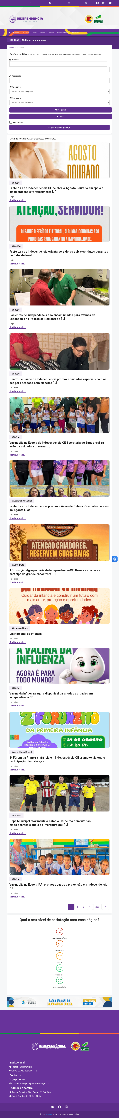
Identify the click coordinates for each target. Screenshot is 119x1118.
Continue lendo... (17, 200)
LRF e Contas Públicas (62, 32)
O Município (26, 32)
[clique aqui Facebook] (59, 1106)
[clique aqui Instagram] (66, 1106)
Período (15, 59)
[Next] (105, 907)
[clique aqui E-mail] (52, 1106)
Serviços (51, 32)
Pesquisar (61, 110)
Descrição (16, 76)
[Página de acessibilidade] (69, 3)
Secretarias (43, 32)
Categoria (16, 87)
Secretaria (16, 98)
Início (11, 48)
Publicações (75, 32)
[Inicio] (9, 32)
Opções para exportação (60, 127)
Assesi (49, 1114)
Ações (34, 32)
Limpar (61, 116)
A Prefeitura (16, 32)
